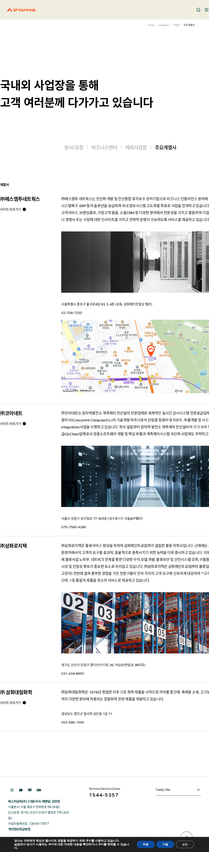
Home (151, 25)
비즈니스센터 (104, 147)
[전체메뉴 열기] (206, 9)
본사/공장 (73, 147)
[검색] (198, 9)
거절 (165, 844)
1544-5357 (104, 795)
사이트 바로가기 (10, 209)
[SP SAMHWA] (21, 9)
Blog (29, 790)
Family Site (163, 789)
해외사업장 (136, 147)
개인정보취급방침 (19, 829)
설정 (17, 844)
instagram (12, 790)
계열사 (4, 184)
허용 (146, 844)
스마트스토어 (38, 790)
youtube (20, 790)
